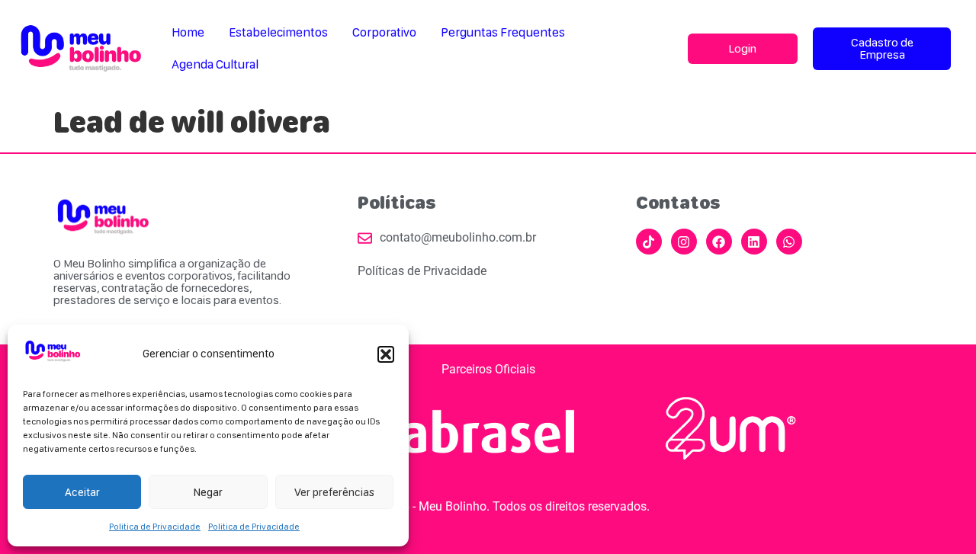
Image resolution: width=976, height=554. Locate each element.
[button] (385, 354)
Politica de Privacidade (155, 526)
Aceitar (82, 492)
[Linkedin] (754, 242)
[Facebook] (719, 242)
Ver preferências (334, 492)
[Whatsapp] (789, 242)
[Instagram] (684, 242)
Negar (208, 492)
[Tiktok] (649, 242)
